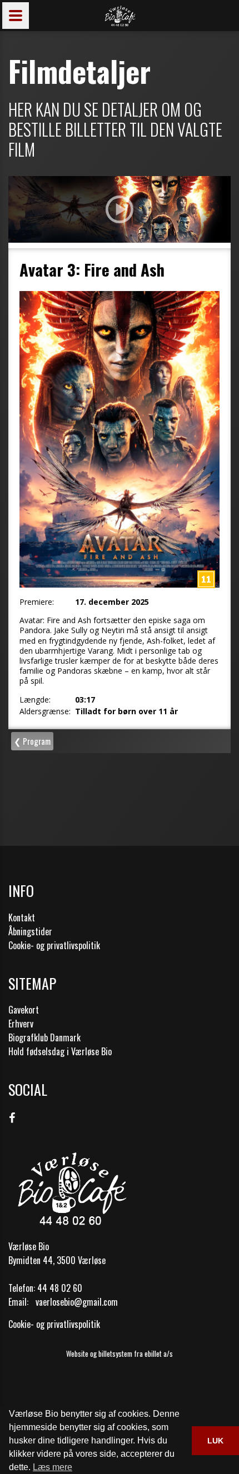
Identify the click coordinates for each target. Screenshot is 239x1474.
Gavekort (23, 1009)
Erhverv (20, 1023)
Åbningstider (30, 931)
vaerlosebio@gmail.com (77, 1301)
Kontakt (21, 917)
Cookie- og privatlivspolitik (54, 945)
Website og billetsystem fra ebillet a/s (119, 1353)
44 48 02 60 (59, 1288)
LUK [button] (215, 1440)
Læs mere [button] (52, 1467)
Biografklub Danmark (44, 1037)
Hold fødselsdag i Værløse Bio (60, 1051)
